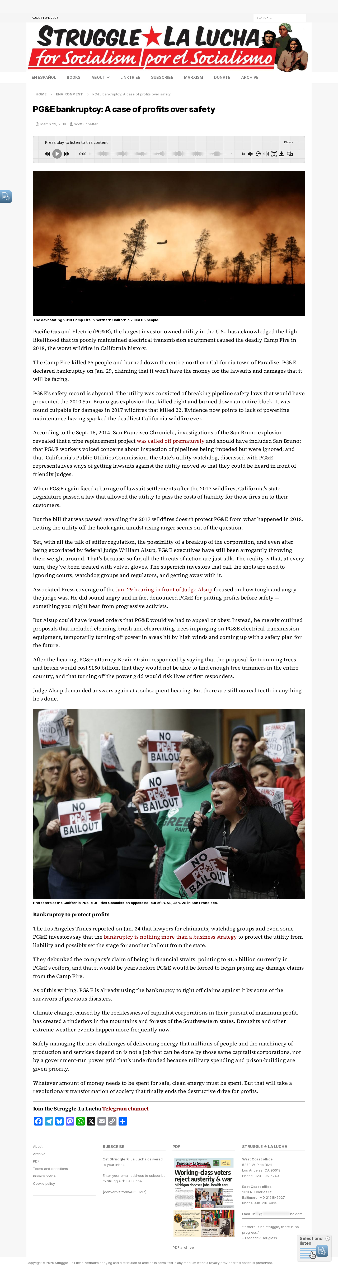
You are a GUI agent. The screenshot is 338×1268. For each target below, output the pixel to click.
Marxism (193, 77)
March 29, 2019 (53, 124)
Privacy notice (44, 1176)
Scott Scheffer (86, 124)
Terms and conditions (50, 1168)
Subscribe (162, 77)
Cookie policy (44, 1183)
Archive (250, 77)
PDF (36, 1161)
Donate (222, 77)
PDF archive (183, 1247)
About (98, 77)
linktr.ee (130, 77)
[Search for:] (279, 17)
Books (74, 77)
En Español (44, 77)
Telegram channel (125, 1108)
